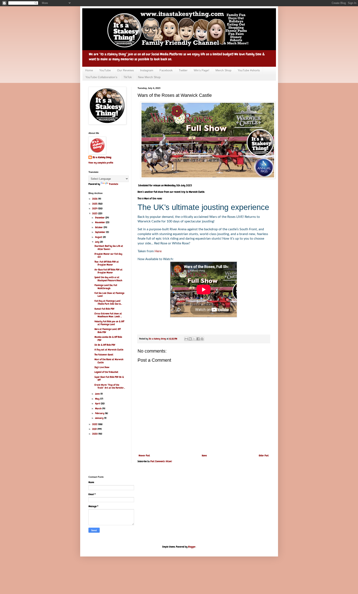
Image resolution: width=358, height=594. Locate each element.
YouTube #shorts (249, 70)
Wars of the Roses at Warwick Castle (108, 361)
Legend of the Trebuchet (106, 372)
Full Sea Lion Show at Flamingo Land (109, 294)
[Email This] (186, 339)
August (99, 237)
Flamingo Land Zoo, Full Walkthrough (105, 287)
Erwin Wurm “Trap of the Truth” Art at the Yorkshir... (109, 386)
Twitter (183, 70)
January (99, 418)
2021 (94, 429)
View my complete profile (100, 162)
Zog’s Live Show (101, 367)
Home (89, 70)
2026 (95, 198)
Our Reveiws (125, 70)
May (97, 398)
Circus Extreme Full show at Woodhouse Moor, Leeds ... (108, 315)
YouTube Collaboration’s (101, 77)
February (100, 413)
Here (158, 251)
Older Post (264, 455)
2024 (95, 208)
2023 (95, 213)
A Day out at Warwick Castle (108, 349)
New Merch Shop (149, 77)
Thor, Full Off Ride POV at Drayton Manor (106, 263)
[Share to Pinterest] (202, 339)
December (100, 217)
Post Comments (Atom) (161, 461)
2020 (95, 433)
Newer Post (144, 455)
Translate (113, 184)
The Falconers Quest (103, 354)
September (100, 232)
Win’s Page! (201, 70)
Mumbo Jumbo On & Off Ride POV (108, 338)
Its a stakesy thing (102, 157)
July (97, 242)
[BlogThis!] (190, 339)
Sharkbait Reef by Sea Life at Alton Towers (108, 247)
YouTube (105, 70)
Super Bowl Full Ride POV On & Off (109, 378)
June (97, 393)
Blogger (192, 546)
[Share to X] (194, 339)
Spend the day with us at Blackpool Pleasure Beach (108, 279)
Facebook (166, 70)
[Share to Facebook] (198, 339)
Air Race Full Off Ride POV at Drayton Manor (108, 271)
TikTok (127, 77)
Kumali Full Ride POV (104, 308)
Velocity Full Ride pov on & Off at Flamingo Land (109, 323)
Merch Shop (223, 70)
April (98, 403)
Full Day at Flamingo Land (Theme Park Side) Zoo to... (108, 302)
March (98, 408)
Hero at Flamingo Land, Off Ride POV (107, 330)
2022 (95, 424)
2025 (95, 203)
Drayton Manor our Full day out (108, 255)
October (99, 227)
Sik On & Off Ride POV (104, 345)
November (100, 222)
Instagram (146, 70)
